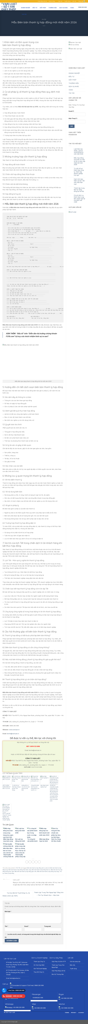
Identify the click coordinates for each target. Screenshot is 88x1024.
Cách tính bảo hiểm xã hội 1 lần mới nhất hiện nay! (79, 181)
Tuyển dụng (67, 1)
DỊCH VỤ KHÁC (63, 7)
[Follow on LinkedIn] (47, 1012)
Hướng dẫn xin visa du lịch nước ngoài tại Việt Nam (25, 788)
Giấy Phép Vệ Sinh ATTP (59, 961)
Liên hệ (74, 1)
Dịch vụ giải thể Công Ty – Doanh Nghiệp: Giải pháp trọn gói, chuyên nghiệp (7, 816)
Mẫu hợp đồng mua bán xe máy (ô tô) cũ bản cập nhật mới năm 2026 (79, 161)
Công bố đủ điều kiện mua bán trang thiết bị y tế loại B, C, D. (35, 788)
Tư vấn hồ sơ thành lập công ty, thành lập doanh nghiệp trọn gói (79, 172)
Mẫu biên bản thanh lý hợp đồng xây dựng (48, 871)
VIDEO (72, 7)
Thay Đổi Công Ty (39, 972)
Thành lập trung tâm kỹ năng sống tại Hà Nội (79, 189)
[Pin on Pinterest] (36, 861)
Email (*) (71, 111)
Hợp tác (60, 1)
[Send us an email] (3, 1)
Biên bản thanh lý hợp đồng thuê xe (41, 869)
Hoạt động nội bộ (42, 1)
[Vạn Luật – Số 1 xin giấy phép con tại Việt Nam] (9, 6)
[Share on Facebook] (26, 861)
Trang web (47, 926)
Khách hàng (52, 1)
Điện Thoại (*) (73, 118)
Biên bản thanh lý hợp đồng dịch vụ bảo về (38, 868)
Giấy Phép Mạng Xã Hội (58, 970)
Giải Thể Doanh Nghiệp (40, 968)
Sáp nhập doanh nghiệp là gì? (44, 786)
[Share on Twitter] (30, 861)
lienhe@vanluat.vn (13, 733)
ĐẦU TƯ (35, 7)
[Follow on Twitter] (45, 1012)
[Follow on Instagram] (43, 1012)
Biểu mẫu (72, 965)
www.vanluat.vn (14, 730)
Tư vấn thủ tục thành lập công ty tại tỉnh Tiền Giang (16, 788)
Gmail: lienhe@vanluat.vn (13, 978)
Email (26, 926)
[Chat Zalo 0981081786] (4, 990)
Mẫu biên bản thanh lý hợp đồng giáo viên (25, 871)
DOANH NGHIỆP (25, 7)
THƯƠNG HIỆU (52, 7)
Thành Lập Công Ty (39, 961)
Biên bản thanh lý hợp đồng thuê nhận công (20, 869)
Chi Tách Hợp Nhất (39, 965)
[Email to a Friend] (33, 861)
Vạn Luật (14, 1021)
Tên (6, 926)
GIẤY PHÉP (43, 7)
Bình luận (8, 911)
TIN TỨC (24, 14)
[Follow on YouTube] (5, 1)
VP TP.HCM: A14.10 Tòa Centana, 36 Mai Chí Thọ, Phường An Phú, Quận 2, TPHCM (17, 972)
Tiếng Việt (80, 1)
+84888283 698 (37, 998)
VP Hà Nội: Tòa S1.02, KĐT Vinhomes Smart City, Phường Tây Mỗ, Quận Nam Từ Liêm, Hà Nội (17, 964)
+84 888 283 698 (66, 998)
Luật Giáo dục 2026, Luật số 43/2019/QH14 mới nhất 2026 (78, 151)
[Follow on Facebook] (2, 1)
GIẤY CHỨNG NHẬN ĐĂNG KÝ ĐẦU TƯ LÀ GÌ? (6, 787)
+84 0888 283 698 (66, 1008)
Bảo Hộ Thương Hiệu (58, 974)
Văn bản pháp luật (75, 961)
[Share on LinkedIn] (39, 861)
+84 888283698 (12, 998)
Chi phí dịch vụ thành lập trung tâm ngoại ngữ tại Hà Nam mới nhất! (79, 199)
